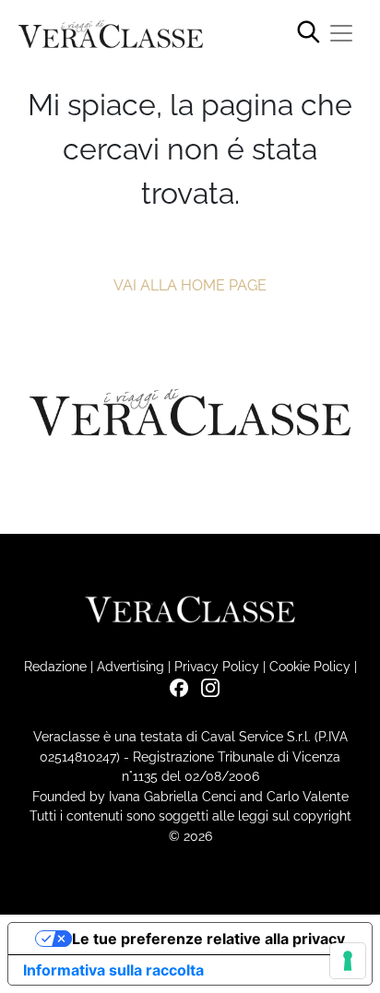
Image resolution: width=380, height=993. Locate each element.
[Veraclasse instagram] (206, 686)
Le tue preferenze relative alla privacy (208, 938)
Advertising (130, 666)
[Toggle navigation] (341, 33)
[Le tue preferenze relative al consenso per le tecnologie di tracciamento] (347, 960)
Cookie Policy (309, 666)
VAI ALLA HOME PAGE (190, 285)
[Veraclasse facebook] (174, 686)
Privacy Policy (216, 666)
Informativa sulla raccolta (113, 970)
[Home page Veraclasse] (110, 34)
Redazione (55, 666)
